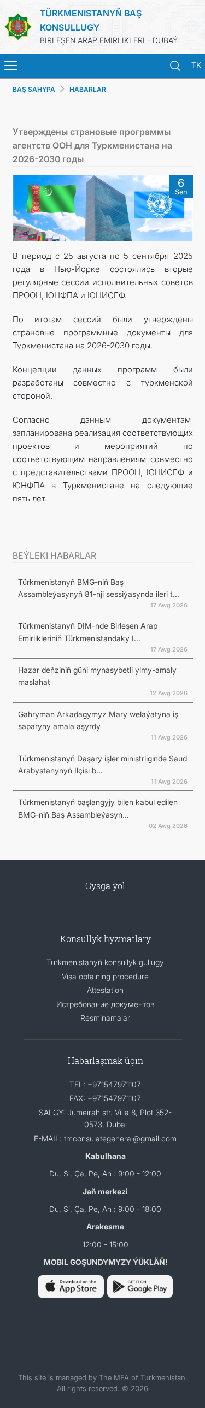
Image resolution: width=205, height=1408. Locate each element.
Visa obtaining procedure (105, 976)
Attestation (105, 990)
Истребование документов (105, 1004)
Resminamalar (105, 1017)
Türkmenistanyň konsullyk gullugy (105, 962)
